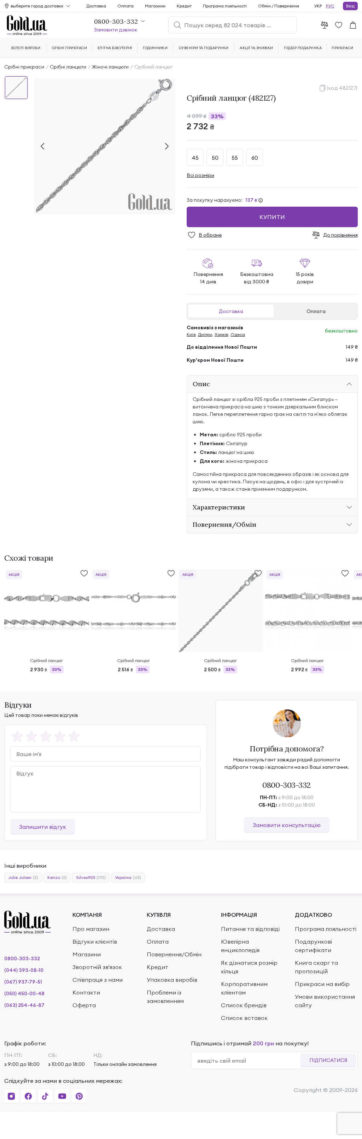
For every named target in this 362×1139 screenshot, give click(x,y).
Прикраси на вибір (322, 983)
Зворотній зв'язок (97, 966)
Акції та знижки (256, 48)
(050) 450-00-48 (24, 993)
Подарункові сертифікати (313, 946)
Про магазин (90, 928)
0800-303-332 (286, 785)
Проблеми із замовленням (165, 996)
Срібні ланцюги (68, 67)
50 (215, 157)
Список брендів (244, 1005)
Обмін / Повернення (278, 5)
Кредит (184, 5)
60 (254, 157)
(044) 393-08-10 (23, 970)
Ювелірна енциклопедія (240, 946)
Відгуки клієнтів (94, 941)
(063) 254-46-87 (24, 1005)
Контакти (86, 992)
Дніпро (205, 334)
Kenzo (57, 877)
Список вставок (244, 1017)
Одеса (237, 334)
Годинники (155, 48)
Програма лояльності (225, 5)
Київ (191, 334)
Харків (221, 334)
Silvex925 (91, 877)
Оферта (84, 1005)
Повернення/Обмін (174, 954)
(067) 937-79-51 (23, 982)
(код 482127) (342, 88)
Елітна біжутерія (115, 48)
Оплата (316, 311)
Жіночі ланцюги (110, 67)
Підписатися (328, 1060)
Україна (128, 877)
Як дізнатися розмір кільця (249, 967)
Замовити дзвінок (115, 29)
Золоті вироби (25, 48)
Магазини (155, 5)
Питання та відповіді (250, 928)
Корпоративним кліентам (244, 988)
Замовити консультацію (287, 824)
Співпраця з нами (97, 979)
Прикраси (342, 48)
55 (235, 157)
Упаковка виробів (172, 979)
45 (195, 157)
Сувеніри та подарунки (204, 48)
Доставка (231, 311)
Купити (272, 216)
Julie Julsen (23, 877)
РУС (330, 5)
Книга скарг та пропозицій (316, 967)
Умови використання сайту (325, 1001)
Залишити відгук (42, 826)
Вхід (350, 5)
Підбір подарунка (303, 48)
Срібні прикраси (24, 67)
